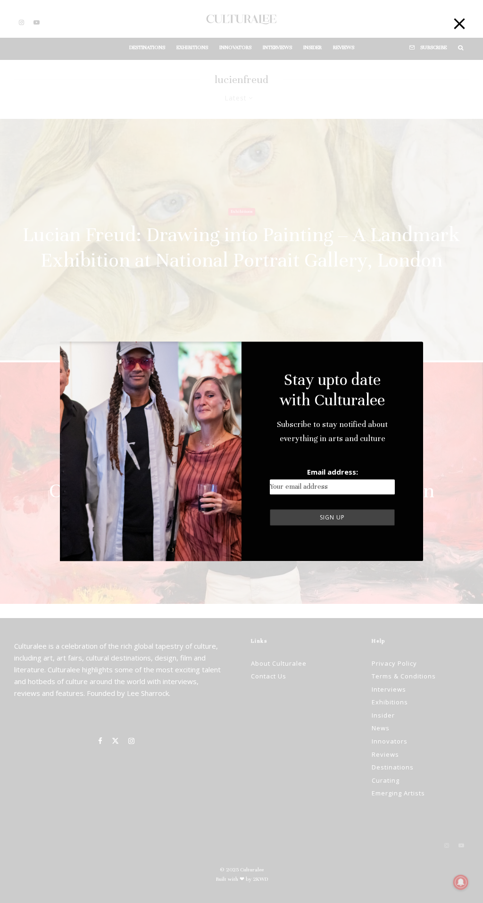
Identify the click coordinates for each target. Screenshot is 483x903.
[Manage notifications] (460, 882)
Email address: (332, 472)
